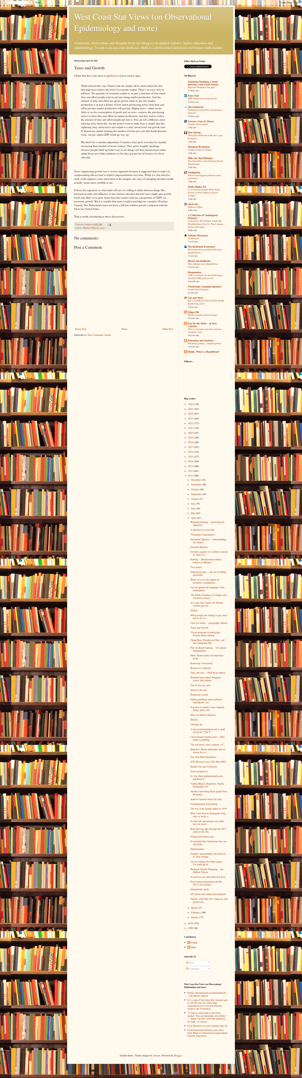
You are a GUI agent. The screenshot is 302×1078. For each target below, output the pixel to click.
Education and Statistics (201, 340)
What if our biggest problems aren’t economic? (204, 177)
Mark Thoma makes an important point (206, 657)
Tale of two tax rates (200, 685)
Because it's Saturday (200, 668)
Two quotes (196, 567)
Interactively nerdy (199, 889)
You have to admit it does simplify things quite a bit (207, 709)
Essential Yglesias (199, 547)
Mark (193, 947)
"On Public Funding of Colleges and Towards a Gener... (208, 596)
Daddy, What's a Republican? (204, 351)
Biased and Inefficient (199, 261)
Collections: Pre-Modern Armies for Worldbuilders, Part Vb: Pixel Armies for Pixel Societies (205, 223)
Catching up (196, 724)
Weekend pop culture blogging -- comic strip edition (206, 679)
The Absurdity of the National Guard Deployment (205, 162)
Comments (194, 968)
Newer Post (80, 329)
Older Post (167, 329)
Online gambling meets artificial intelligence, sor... (206, 701)
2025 (191, 409)
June (193, 508)
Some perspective (199, 771)
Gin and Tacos (195, 298)
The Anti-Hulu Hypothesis (203, 757)
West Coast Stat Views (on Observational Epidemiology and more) (143, 22)
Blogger (178, 1055)
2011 (191, 475)
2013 (191, 466)
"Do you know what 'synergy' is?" (207, 744)
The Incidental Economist (201, 246)
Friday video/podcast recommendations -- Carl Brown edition (207, 994)
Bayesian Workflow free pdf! (201, 87)
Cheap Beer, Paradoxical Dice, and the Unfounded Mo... (207, 641)
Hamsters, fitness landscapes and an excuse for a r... (207, 751)
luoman (156, 1055)
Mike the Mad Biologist (200, 158)
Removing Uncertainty (201, 663)
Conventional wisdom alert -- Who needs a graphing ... (207, 738)
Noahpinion (194, 172)
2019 (191, 437)
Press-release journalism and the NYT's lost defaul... (206, 883)
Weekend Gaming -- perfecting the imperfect (207, 523)
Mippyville (193, 312)
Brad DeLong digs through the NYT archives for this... (208, 830)
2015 (191, 456)
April (194, 517)
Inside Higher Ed (197, 187)
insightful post (111, 75)
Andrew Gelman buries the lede (206, 799)
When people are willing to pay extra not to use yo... (208, 617)
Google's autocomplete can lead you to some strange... (208, 855)
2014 (191, 461)
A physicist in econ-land (202, 529)
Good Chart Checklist (198, 289)
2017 (191, 447)
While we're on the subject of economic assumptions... (204, 581)
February (196, 912)
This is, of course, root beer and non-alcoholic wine (205, 330)
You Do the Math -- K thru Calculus (202, 325)
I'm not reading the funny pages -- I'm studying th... (207, 863)
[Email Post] (109, 224)
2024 (191, 413)
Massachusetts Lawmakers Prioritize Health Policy (205, 251)
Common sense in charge (199, 149)
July (193, 503)
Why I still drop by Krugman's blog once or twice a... (208, 815)
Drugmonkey (195, 272)
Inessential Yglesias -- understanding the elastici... (208, 541)
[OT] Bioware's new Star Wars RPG (208, 761)
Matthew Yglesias (91, 227)
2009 (191, 928)
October (195, 489)
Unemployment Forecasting (203, 804)
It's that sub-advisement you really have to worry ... (207, 822)
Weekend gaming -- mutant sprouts (204, 343)
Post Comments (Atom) (99, 335)
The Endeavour (196, 107)
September (196, 494)
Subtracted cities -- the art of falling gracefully (208, 573)
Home (124, 329)
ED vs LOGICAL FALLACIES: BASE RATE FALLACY (206, 302)
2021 (191, 428)
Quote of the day (198, 690)
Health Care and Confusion (203, 766)
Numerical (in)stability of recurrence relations (205, 111)
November (196, 484)
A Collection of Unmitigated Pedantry (203, 216)
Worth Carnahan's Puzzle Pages (202, 314)
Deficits (194, 719)
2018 (191, 442)
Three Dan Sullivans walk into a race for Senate (205, 137)
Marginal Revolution (199, 147)
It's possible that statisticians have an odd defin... (208, 843)
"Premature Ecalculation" (202, 534)
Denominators (197, 849)
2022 (191, 423)
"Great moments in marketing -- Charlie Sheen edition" (206, 634)
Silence (193, 610)
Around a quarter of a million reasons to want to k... (209, 553)
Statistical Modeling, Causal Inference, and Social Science (203, 83)
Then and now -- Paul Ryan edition (207, 672)
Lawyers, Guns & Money (201, 121)
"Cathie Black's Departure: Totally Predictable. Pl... (207, 785)
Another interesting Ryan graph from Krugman (208, 793)
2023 (191, 418)
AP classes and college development (208, 894)
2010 (191, 923)
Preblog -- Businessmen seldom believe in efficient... (205, 561)
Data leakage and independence (203, 263)
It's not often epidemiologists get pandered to (206, 777)
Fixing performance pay (202, 836)
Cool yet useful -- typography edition (208, 623)
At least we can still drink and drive (208, 876)
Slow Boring (194, 132)
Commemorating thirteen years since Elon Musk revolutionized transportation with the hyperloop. (207, 1033)
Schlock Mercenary (198, 235)
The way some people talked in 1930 (208, 808)
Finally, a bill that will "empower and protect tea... (209, 900)
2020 (191, 432)
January (195, 917)
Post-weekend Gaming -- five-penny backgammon (208, 649)
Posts (191, 962)
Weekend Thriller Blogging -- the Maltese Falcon (207, 870)
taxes (102, 227)
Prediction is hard (199, 694)
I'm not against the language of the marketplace (207, 589)
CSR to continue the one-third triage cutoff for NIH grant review (205, 277)
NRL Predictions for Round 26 (202, 98)
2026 (191, 404)
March (194, 907)
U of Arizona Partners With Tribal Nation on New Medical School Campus (204, 192)
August (195, 498)
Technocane (193, 238)
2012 (191, 470)
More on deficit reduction (202, 715)
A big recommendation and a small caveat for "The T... (207, 731)
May (193, 513)
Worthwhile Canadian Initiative (205, 286)
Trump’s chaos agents (198, 124)
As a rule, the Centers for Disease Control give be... (206, 604)
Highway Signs (195, 206)
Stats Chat (193, 95)
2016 (191, 451)
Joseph (194, 942)
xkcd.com (193, 204)
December (196, 479)
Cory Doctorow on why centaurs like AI (207, 1025)
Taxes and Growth (199, 627)
